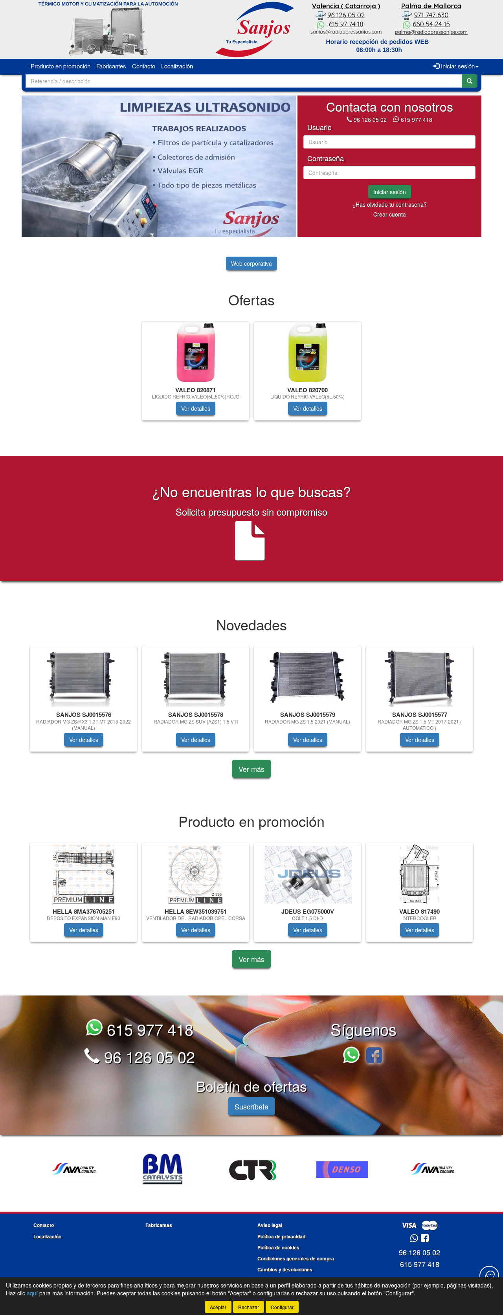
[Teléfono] (349, 119)
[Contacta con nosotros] (489, 1276)
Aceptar (218, 1307)
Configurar (282, 1307)
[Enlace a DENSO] (253, 1169)
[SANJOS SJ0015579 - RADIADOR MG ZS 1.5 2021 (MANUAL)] (307, 677)
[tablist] (159, 166)
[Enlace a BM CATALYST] (73, 1169)
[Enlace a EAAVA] (342, 1169)
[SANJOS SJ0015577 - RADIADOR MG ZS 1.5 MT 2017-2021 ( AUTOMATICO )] (419, 677)
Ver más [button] (251, 769)
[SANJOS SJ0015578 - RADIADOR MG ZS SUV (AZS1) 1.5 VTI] (195, 677)
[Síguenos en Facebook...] (374, 1056)
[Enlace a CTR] (163, 1169)
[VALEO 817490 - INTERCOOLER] (419, 874)
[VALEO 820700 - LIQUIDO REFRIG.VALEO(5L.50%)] (307, 352)
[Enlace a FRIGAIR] (432, 1169)
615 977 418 (416, 119)
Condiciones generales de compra (295, 1258)
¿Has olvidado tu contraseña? (389, 204)
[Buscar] (469, 81)
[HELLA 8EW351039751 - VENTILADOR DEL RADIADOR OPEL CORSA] (195, 874)
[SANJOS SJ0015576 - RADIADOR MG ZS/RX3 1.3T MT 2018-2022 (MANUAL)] (83, 677)
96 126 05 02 (370, 119)
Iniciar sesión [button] (457, 66)
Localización (177, 66)
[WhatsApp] (397, 119)
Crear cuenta (389, 214)
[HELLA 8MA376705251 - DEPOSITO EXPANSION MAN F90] (83, 874)
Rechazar (248, 1307)
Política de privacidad (281, 1236)
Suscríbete (251, 1106)
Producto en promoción (60, 66)
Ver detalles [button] (195, 408)
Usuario (319, 127)
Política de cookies (278, 1247)
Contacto (143, 66)
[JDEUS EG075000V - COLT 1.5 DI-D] (307, 874)
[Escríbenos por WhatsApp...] (353, 1056)
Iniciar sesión (389, 192)
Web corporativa (251, 263)
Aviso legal (269, 1225)
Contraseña (325, 158)
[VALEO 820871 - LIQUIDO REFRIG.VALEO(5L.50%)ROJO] (195, 352)
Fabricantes (111, 66)
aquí (32, 1293)
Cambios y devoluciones (284, 1269)
